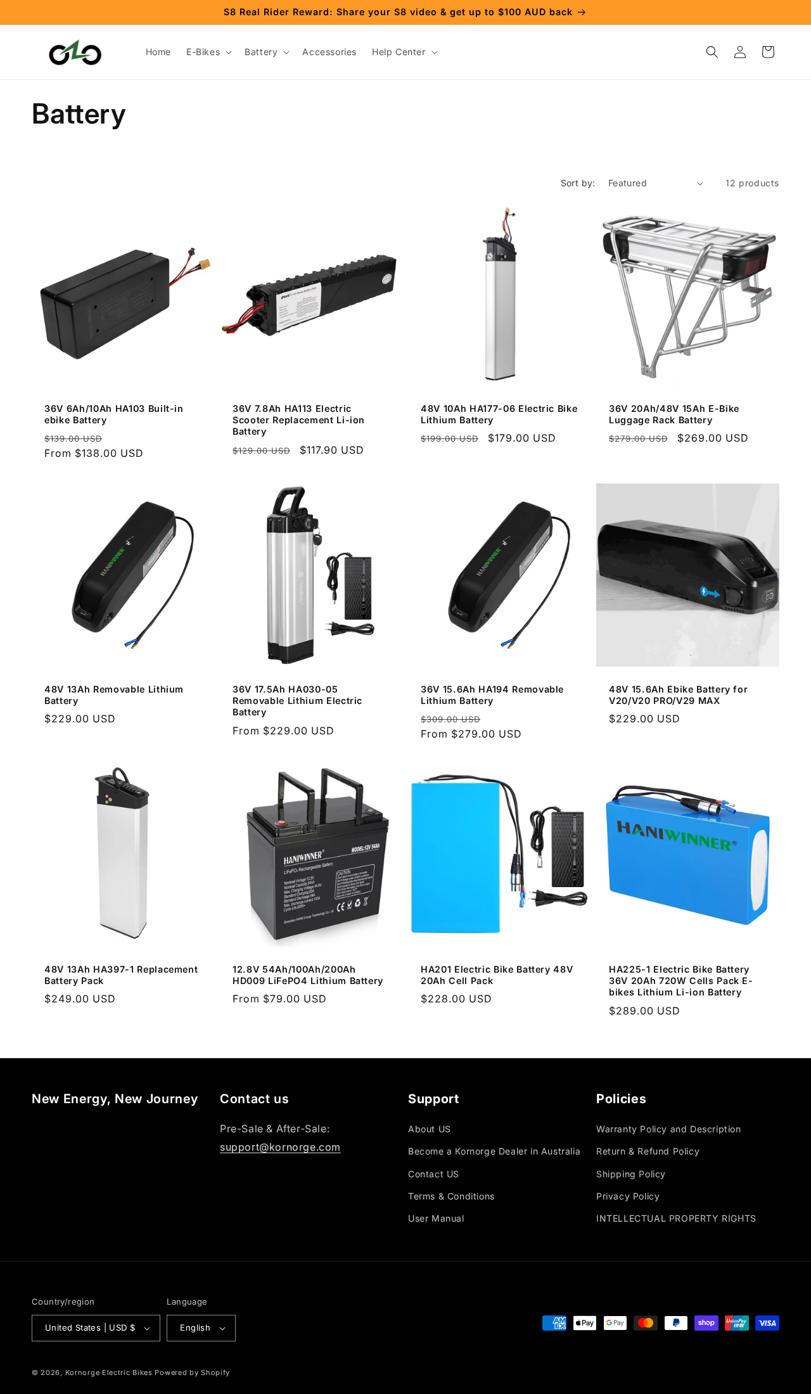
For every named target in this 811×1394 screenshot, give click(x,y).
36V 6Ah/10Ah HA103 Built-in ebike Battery (114, 414)
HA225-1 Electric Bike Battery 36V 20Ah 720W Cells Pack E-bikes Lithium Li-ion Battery (681, 980)
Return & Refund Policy (647, 1151)
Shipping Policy (631, 1173)
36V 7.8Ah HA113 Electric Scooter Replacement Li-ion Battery (299, 420)
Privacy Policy (628, 1196)
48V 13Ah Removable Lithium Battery (114, 695)
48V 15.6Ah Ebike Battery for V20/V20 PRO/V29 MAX (678, 695)
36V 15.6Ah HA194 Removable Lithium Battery (492, 695)
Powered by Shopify (192, 1372)
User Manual (436, 1218)
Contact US (433, 1173)
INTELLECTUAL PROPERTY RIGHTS (676, 1218)
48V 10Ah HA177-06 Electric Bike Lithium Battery (499, 414)
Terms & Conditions (451, 1196)
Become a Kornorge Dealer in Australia (494, 1151)
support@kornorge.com (280, 1147)
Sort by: (578, 182)
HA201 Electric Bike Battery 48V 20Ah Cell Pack (497, 975)
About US (429, 1128)
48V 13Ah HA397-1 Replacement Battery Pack (121, 975)
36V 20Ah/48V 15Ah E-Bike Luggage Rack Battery (674, 414)
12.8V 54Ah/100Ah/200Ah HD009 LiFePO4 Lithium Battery (308, 975)
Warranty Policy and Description (668, 1128)
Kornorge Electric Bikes (109, 1372)
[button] (208, 52)
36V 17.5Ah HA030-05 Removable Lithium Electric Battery (297, 700)
